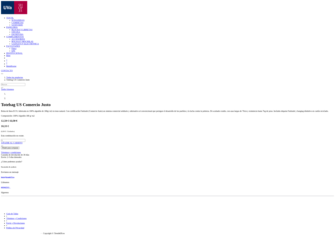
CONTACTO (7, 71)
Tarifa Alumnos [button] (7, 89)
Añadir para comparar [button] (10, 148)
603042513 (5, 187)
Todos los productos (14, 77)
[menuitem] (18, 20)
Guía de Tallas (12, 214)
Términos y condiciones (11, 152)
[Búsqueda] (2, 87)
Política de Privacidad (15, 228)
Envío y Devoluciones (15, 223)
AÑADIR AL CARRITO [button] (12, 143)
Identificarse (11, 66)
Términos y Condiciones (16, 218)
